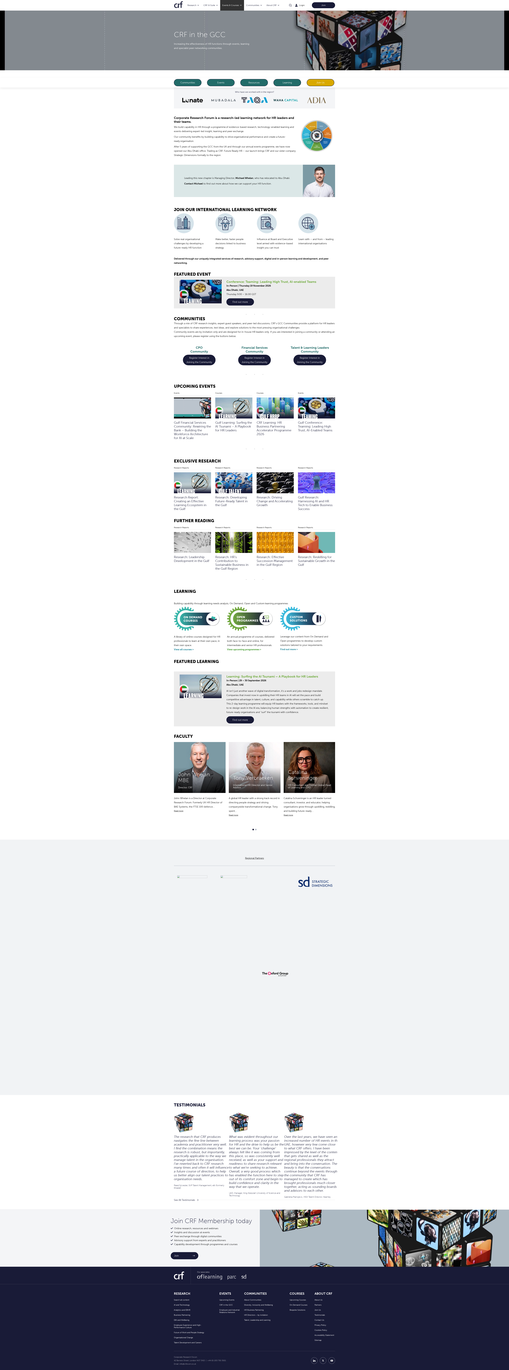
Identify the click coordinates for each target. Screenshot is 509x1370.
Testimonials (320, 1315)
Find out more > (289, 649)
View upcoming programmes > (244, 649)
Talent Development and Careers (188, 1342)
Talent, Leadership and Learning (257, 1320)
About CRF (271, 5)
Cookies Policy (321, 1330)
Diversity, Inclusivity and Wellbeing (258, 1305)
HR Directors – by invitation (256, 1315)
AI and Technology (182, 1305)
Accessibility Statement (324, 1335)
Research (191, 5)
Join (323, 5)
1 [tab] (253, 829)
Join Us (320, 82)
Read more (178, 815)
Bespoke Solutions (297, 1310)
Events (220, 82)
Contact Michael (193, 183)
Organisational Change (183, 1337)
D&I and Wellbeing (181, 1320)
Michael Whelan (244, 178)
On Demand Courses (298, 1305)
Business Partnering (182, 1315)
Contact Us (319, 1320)
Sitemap (318, 1340)
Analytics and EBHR (182, 1310)
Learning (287, 82)
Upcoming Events (226, 1300)
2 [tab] (256, 829)
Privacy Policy (320, 1325)
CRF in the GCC (226, 1305)
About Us (318, 1300)
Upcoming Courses (298, 1300)
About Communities (252, 1300)
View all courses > (184, 649)
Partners (318, 1305)
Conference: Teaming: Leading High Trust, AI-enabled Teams (271, 282)
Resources (254, 82)
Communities (252, 5)
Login (302, 5)
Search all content (181, 1300)
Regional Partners (254, 858)
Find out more (240, 301)
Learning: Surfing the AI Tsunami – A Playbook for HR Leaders (272, 676)
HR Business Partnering (254, 1310)
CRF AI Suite (209, 5)
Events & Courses (230, 5)
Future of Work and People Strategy (189, 1332)
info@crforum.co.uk (187, 1364)
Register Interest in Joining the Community (199, 360)
